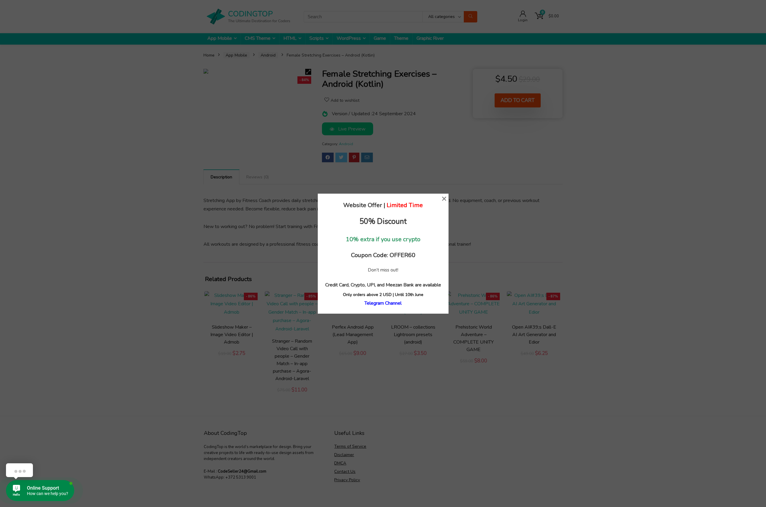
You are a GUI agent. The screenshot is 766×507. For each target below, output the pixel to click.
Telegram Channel (383, 303)
